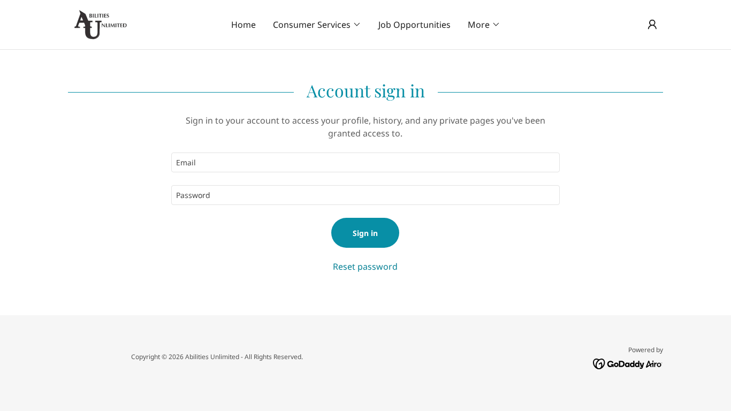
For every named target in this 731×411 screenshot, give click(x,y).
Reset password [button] (365, 266)
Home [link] (243, 25)
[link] (100, 23)
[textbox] (365, 162)
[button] (317, 24)
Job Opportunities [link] (414, 25)
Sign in (365, 233)
